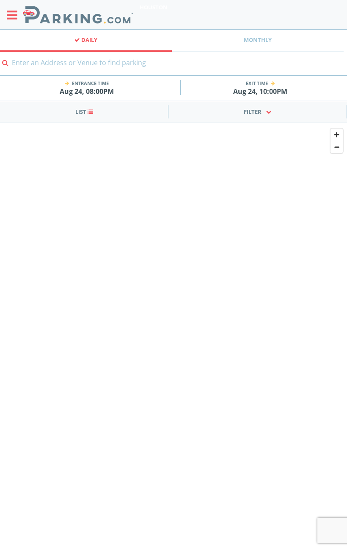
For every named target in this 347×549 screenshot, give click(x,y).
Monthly (258, 40)
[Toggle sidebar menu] (14, 15)
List (81, 111)
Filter (253, 111)
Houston (154, 7)
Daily (88, 40)
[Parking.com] (78, 14)
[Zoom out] (336, 147)
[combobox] (173, 68)
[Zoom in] (336, 135)
